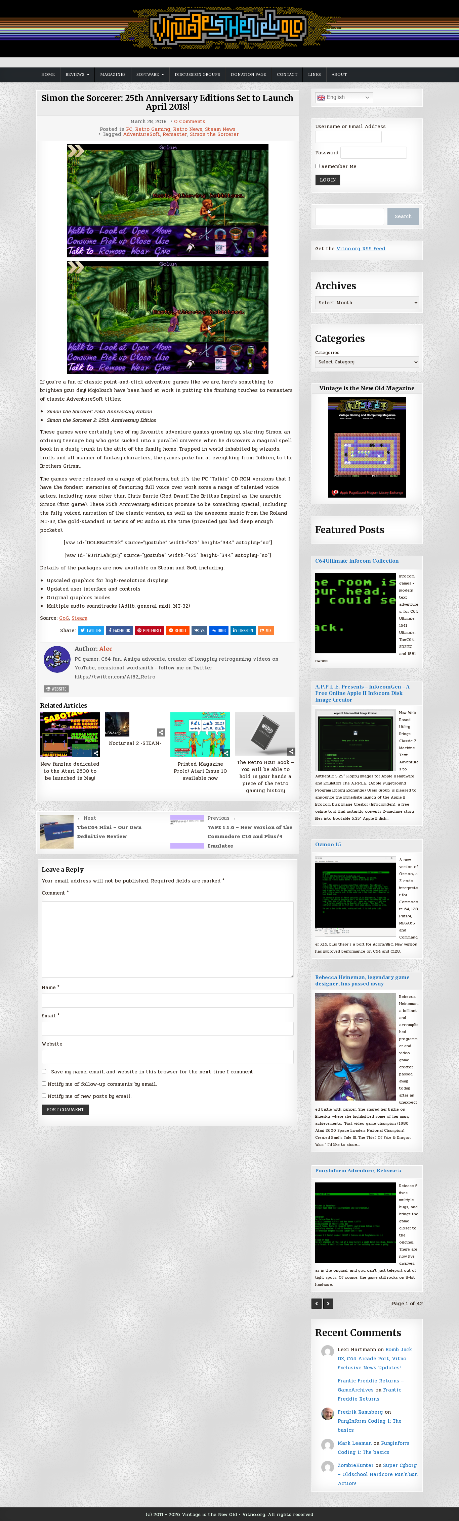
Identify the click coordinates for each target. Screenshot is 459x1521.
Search (403, 216)
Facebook (121, 630)
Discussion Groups (197, 74)
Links (314, 74)
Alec (106, 649)
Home (48, 74)
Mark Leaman (355, 1443)
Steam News (220, 129)
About (339, 74)
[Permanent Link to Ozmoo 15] (355, 896)
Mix (269, 630)
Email (50, 1016)
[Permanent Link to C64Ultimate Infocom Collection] (355, 613)
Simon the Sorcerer (214, 134)
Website (58, 689)
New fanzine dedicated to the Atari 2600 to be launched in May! (69, 771)
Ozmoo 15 (328, 844)
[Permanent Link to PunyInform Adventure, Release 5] (355, 1222)
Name (50, 987)
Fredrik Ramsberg (360, 1412)
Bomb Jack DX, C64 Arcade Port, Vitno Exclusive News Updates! (375, 1359)
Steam (79, 618)
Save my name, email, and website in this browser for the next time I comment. (152, 1072)
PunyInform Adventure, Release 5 (358, 1170)
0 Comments (189, 121)
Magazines (113, 74)
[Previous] (316, 1304)
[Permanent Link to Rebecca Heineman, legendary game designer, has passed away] (355, 1047)
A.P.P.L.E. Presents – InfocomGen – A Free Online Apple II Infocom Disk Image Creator (362, 693)
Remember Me (338, 166)
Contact (287, 74)
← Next (86, 818)
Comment (55, 893)
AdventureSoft (141, 134)
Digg (222, 630)
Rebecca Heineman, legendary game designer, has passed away (362, 980)
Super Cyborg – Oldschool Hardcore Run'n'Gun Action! (378, 1474)
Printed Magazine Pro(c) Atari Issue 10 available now (200, 771)
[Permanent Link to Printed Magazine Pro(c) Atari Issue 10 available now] (200, 734)
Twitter (93, 630)
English (335, 97)
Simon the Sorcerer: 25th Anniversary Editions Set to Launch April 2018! (168, 102)
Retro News (187, 129)
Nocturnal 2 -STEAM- (135, 743)
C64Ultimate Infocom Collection (357, 561)
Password (327, 153)
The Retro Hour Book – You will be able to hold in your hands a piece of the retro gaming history (265, 776)
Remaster (175, 134)
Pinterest (152, 630)
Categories (327, 352)
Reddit (181, 630)
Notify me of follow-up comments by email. (102, 1084)
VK (203, 630)
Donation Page (248, 74)
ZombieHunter (356, 1465)
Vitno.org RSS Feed (360, 249)
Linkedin (246, 630)
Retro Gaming (152, 129)
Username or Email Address (350, 126)
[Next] (328, 1304)
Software (147, 74)
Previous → (221, 818)
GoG (64, 618)
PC (129, 129)
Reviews (75, 74)
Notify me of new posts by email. (89, 1096)
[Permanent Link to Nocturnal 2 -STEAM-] (135, 724)
